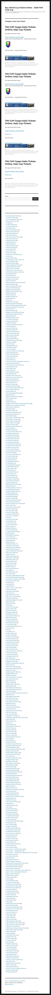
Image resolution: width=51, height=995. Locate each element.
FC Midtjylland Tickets (11, 461)
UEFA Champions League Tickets (14, 922)
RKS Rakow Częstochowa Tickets (14, 789)
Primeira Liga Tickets (11, 750)
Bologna (8, 300)
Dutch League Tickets (11, 389)
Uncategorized (9, 933)
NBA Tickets (9, 694)
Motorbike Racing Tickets (12, 687)
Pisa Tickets (9, 738)
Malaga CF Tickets (10, 661)
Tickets (8, 901)
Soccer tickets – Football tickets (23, 65)
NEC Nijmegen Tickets (11, 696)
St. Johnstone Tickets (11, 882)
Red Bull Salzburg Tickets (12, 782)
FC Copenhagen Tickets (12, 437)
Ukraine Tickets (10, 931)
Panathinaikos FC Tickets (12, 726)
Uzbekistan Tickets (11, 943)
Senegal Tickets (10, 822)
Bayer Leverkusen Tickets (12, 286)
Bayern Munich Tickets (12, 287)
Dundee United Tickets (12, 386)
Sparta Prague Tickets (11, 859)
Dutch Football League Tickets (13, 387)
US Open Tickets (10, 940)
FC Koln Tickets (10, 452)
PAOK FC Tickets (10, 728)
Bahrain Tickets (10, 280)
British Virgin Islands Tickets (13, 314)
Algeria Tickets (10, 244)
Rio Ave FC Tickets (10, 787)
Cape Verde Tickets (11, 328)
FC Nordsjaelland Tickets (12, 465)
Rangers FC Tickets (11, 759)
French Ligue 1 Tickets (11, 507)
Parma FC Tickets (10, 735)
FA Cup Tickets (10, 428)
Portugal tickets (10, 742)
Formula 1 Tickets (10, 498)
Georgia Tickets (10, 521)
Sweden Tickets (10, 894)
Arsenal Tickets (10, 252)
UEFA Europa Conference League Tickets (16, 928)
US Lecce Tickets (10, 938)
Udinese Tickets (10, 919)
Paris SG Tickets (10, 733)
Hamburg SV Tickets (11, 545)
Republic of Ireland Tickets (12, 784)
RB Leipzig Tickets (10, 765)
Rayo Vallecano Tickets (12, 763)
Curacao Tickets (10, 368)
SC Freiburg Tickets (11, 814)
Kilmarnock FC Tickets (11, 615)
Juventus (8, 605)
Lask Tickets (9, 628)
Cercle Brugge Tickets (11, 338)
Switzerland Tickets (11, 896)
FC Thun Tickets (10, 473)
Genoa (7, 517)
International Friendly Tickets (13, 577)
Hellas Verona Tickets (11, 556)
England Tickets (10, 401)
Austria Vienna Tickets (11, 277)
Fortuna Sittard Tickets (12, 501)
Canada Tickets (10, 326)
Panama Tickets (10, 724)
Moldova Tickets (10, 675)
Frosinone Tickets (10, 508)
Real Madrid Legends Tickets (13, 775)
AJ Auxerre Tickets (10, 240)
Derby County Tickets (11, 379)
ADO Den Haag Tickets (11, 231)
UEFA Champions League (12, 921)
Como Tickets (9, 349)
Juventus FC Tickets (11, 607)
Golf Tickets (9, 533)
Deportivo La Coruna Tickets (13, 377)
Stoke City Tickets (10, 889)
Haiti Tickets (9, 542)
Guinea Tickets (10, 540)
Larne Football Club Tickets (13, 626)
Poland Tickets (10, 740)
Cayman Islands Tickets (12, 331)
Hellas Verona (9, 554)
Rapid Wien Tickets (11, 761)
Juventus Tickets (10, 608)
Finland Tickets (10, 486)
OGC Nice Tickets (10, 714)
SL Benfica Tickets (10, 838)
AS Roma (8, 256)
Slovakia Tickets (10, 842)
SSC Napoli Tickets (10, 880)
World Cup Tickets (10, 970)
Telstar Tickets (10, 898)
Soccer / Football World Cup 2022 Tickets (15, 981)
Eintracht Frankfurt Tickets (13, 396)
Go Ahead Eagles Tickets (12, 531)
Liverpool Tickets (10, 652)
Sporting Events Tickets (12, 866)
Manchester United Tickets (13, 668)
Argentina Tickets (10, 247)
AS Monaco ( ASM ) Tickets (13, 254)
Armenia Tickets (10, 249)
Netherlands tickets (11, 698)
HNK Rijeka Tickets (11, 559)
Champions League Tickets (13, 340)
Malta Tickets (9, 665)
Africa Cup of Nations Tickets (13, 237)
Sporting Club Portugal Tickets (13, 865)
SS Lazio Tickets (10, 877)
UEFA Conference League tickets (14, 924)
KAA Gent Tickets (10, 610)
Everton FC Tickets (11, 424)
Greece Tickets (9, 536)
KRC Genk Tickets (10, 617)
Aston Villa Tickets (10, 261)
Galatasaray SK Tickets (12, 514)
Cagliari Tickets (10, 323)
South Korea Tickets (11, 856)
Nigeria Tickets (10, 703)
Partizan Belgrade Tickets (12, 736)
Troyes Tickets (9, 914)
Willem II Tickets (10, 964)
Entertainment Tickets (12, 407)
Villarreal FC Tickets (11, 957)
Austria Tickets (10, 275)
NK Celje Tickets (10, 705)
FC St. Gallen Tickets (11, 472)
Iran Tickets (9, 582)
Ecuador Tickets (10, 391)
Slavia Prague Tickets (11, 840)
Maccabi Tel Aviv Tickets (12, 659)
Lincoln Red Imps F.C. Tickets (13, 651)
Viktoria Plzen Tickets (11, 956)
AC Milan (8, 223)
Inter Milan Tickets (11, 572)
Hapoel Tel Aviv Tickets (12, 549)
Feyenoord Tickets (10, 482)
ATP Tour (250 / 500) (11, 268)
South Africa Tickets (11, 854)
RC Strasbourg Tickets (11, 768)
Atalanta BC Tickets (11, 263)
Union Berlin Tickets (11, 935)
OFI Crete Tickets (10, 712)
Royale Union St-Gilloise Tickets (14, 796)
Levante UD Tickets (11, 643)
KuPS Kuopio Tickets (11, 621)
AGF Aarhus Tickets (11, 238)
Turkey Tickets (10, 917)
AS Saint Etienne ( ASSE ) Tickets (14, 259)
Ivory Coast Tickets (11, 598)
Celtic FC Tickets (10, 337)
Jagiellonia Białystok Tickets (13, 600)
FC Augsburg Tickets (11, 433)
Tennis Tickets (10, 900)
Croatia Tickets (10, 359)
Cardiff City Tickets (11, 330)
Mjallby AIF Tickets (11, 673)
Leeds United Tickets (11, 640)
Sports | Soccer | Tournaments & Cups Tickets (17, 870)
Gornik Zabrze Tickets (11, 535)
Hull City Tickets (10, 563)
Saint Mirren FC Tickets (12, 801)
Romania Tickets (10, 791)
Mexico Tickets (10, 670)
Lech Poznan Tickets (11, 638)
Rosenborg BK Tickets (11, 793)
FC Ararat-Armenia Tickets (13, 431)
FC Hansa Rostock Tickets (12, 444)
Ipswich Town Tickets (11, 580)
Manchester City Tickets (12, 666)
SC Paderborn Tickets (11, 815)
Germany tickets (10, 522)
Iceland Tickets (10, 566)
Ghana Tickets (9, 526)
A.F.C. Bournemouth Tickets (13, 219)
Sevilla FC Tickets (10, 826)
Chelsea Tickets (10, 342)
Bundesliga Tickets (11, 317)
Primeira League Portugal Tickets (14, 749)
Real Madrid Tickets (11, 777)
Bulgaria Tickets (10, 315)
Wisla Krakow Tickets (11, 966)
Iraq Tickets (9, 584)
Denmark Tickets (10, 373)
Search (6, 196)
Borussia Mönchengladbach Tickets (15, 305)
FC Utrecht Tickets (10, 477)
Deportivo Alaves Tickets (12, 375)
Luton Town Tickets (11, 654)
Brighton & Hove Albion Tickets (14, 312)
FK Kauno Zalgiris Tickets (12, 491)
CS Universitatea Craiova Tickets (14, 365)
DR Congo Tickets (10, 382)
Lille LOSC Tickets (10, 649)
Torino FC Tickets (10, 905)
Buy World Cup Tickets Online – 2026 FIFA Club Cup (15, 991)
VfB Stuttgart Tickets (11, 950)
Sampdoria (9, 803)
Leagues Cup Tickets (11, 636)
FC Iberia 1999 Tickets (11, 447)
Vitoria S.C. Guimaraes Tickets (13, 959)
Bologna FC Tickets (11, 301)
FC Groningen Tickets (11, 442)
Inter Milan (9, 570)
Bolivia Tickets (9, 298)
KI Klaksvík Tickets (11, 614)
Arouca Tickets (10, 251)
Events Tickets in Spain (12, 421)
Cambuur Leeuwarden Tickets (13, 324)
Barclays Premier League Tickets (14, 282)
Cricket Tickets (10, 358)
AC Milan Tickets (10, 224)
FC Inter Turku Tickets (11, 449)
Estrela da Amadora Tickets (13, 412)
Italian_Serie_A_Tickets (9, 63)
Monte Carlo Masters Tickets (13, 677)
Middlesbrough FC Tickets (12, 672)
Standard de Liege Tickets (12, 887)
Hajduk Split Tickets (11, 544)
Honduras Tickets (10, 561)
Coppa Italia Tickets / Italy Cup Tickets (14, 37)
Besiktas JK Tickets (11, 296)
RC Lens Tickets (10, 766)
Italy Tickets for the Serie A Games (13, 55)
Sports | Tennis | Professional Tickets (15, 872)
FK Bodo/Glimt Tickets (12, 489)
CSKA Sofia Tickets (11, 366)
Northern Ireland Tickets (12, 707)
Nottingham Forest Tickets (13, 710)
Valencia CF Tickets (11, 945)
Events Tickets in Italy (30, 62)
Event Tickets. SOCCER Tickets (13, 417)
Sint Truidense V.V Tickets (12, 833)
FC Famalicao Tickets (11, 440)
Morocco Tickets (10, 682)
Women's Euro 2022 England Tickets (15, 968)
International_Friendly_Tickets (14, 579)
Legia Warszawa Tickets (12, 642)
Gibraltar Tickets (10, 528)
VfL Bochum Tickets (11, 952)
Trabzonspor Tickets (11, 910)
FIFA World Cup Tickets (12, 484)
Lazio (7, 629)
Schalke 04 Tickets (10, 817)
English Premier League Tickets (14, 405)
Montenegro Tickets (11, 679)
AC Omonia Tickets (11, 226)
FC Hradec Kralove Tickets (12, 445)
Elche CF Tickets (10, 398)
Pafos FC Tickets (10, 721)
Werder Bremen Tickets (12, 963)
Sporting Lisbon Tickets (12, 868)
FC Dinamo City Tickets (12, 438)
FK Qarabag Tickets (11, 493)
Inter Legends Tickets (11, 568)
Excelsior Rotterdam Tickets (13, 426)
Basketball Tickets (10, 284)
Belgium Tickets (10, 293)
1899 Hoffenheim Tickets (12, 216)
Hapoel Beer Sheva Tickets (12, 547)
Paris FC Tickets (10, 731)
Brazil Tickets (9, 308)
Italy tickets (9, 593)
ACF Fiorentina (10, 228)
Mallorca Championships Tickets (14, 663)
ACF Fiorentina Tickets (12, 230)
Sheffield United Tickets (12, 831)
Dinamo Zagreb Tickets (12, 380)
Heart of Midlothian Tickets (13, 551)
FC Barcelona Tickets (11, 435)
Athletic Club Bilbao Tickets (13, 265)
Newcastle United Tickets (12, 701)
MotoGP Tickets (10, 686)
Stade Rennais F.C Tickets (12, 886)
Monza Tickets (10, 680)
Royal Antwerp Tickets (11, 794)
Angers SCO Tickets (11, 245)
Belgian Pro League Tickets (13, 291)
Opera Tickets (9, 719)
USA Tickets (9, 942)
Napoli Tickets (9, 691)
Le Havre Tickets (10, 633)
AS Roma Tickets (10, 258)
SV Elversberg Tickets (11, 893)
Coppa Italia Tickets (22, 62)
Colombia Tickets (10, 347)
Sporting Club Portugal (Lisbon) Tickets (16, 863)
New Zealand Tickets (11, 700)
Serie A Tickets (8, 65)
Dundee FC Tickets (10, 384)
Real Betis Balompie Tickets (13, 772)
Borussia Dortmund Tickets (13, 303)
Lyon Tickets (9, 658)
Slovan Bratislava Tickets (12, 843)
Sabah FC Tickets (10, 800)
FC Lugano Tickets (10, 458)
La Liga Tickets (10, 624)
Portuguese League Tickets (13, 743)
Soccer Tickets (14, 65)
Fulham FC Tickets (10, 512)
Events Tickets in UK (11, 422)
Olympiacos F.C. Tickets (12, 715)
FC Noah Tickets (10, 463)
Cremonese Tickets (11, 356)
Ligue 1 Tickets (10, 647)
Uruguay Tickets (10, 936)
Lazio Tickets (9, 631)
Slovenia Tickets (10, 845)
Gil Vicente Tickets (10, 529)
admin (8, 62)
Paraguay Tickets (10, 729)
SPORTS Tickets (11, 66)
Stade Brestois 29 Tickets (12, 884)
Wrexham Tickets (10, 972)
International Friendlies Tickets (14, 575)
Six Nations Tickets (11, 835)
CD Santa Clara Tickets (11, 333)
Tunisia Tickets (10, 915)
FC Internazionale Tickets (12, 451)
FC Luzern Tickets (10, 459)
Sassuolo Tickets (10, 808)
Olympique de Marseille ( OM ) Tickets (15, 717)
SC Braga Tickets (10, 812)
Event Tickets (9, 415)
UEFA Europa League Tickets (13, 929)
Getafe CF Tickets (10, 524)
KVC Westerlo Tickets (11, 622)
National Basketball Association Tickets (16, 693)
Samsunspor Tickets (11, 805)
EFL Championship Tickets (12, 393)
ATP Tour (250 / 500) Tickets (13, 270)
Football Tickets (10, 496)
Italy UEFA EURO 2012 (11, 594)
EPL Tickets (9, 408)
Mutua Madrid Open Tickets (13, 689)
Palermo (8, 722)
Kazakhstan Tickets (11, 612)
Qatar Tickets (9, 756)
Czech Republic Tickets (12, 372)
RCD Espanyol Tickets (11, 770)
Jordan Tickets (9, 603)
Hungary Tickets (10, 565)
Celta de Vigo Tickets (11, 335)
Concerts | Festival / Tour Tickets (14, 351)
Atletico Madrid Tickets (12, 266)
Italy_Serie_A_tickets (34, 63)
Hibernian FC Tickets (11, 558)
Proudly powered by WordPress (33, 991)
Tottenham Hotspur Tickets (13, 907)
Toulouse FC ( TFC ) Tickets (13, 908)
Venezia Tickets (10, 947)
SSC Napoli (9, 879)
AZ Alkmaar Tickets (11, 279)
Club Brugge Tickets (11, 345)
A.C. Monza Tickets (11, 217)
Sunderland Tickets (11, 891)
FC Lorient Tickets (10, 456)
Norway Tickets (10, 708)
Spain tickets (9, 857)
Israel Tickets (9, 586)
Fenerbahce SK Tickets (12, 479)
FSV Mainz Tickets (10, 510)
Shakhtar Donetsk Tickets (12, 828)
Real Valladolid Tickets (11, 780)
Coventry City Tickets (11, 354)
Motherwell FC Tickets (11, 684)
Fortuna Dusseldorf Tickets (13, 500)
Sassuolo (8, 807)
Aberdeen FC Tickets (11, 221)
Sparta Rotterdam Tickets (12, 861)
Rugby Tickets (9, 798)
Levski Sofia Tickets (11, 645)
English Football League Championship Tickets (17, 403)
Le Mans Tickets (10, 635)
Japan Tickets (9, 601)
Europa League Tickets (11, 414)
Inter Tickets (9, 573)
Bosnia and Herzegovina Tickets (14, 307)
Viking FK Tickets (10, 954)
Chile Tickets (9, 344)
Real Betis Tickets (10, 773)
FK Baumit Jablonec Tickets (13, 487)
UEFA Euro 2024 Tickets (12, 926)
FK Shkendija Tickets (11, 494)
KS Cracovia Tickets (11, 619)
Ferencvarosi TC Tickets (12, 480)
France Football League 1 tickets (14, 503)
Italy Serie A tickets (25, 63)
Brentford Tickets (10, 310)
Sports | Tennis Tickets (12, 873)
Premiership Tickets (11, 747)
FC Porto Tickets (10, 468)
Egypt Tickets (9, 394)
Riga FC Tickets (10, 786)
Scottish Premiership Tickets (13, 821)
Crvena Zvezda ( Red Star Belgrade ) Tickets (17, 361)
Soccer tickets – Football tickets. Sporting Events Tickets (20, 852)
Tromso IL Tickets (10, 912)
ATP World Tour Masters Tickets (14, 272)
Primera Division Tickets (12, 752)
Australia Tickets (10, 273)
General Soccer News (11, 515)
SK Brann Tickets (10, 836)
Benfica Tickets (10, 294)
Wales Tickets (9, 961)
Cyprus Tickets (9, 370)
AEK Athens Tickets (11, 233)
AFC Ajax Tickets (10, 235)
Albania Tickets (10, 242)
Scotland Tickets (10, 819)
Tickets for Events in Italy (12, 903)
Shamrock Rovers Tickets (12, 829)
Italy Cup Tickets (18, 63)
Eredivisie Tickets (10, 410)
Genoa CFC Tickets (10, 519)
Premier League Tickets (12, 745)
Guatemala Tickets (10, 538)
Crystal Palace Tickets (11, 363)
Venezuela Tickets (10, 949)
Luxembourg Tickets (11, 656)
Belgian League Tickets (12, 289)
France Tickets (9, 505)
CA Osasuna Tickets (11, 321)
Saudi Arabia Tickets (11, 810)
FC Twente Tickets (10, 475)
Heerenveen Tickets (11, 552)
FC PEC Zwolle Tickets (11, 466)
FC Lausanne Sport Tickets (12, 454)
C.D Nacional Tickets (11, 319)
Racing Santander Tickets (12, 758)
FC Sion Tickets (10, 470)
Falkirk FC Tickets (10, 430)
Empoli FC (8, 400)
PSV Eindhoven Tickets (12, 754)
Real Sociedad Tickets (11, 779)
